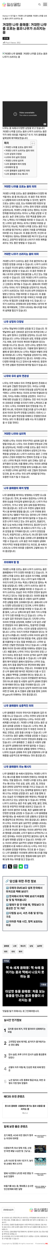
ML (46, 1243)
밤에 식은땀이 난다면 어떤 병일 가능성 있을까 (18, 1175)
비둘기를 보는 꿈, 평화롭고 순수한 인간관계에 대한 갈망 (18, 1187)
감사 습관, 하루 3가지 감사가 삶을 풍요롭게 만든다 (27, 1056)
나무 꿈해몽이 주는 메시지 (16, 174)
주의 (13, 952)
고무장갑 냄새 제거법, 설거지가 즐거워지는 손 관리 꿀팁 (27, 1043)
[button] (39, 4)
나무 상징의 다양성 (13, 154)
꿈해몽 (6, 946)
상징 (31, 946)
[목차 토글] (31, 143)
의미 (5, 952)
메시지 (23, 946)
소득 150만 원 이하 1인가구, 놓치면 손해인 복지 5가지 (18, 1162)
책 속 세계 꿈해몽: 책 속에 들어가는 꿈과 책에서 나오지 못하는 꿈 (25, 972)
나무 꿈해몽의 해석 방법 (15, 164)
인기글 (12, 16)
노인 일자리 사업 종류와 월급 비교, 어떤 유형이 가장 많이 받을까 (27, 1081)
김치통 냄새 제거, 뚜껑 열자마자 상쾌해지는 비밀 (27, 1030)
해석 (20, 952)
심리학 (39, 946)
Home (5, 16)
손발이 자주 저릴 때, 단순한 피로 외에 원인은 (26, 1068)
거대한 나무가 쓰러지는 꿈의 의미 (19, 151)
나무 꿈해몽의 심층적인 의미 (17, 171)
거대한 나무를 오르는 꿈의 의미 (18, 147)
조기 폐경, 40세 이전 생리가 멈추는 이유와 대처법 (18, 1137)
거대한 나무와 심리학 (14, 161)
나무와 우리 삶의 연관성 (15, 157)
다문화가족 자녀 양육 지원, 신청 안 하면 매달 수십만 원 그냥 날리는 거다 (18, 1150)
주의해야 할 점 (11, 167)
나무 (14, 946)
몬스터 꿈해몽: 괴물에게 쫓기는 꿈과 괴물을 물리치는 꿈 (25, 1107)
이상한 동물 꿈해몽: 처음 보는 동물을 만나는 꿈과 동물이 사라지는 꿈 (25, 996)
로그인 (26, 1011)
